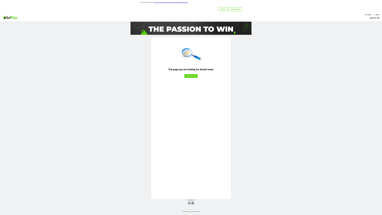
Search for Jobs (375, 18)
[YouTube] (189, 203)
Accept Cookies (235, 9)
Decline (223, 9)
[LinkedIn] (192, 203)
